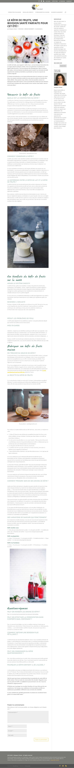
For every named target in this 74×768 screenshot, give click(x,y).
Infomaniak (27, 766)
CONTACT (69, 1)
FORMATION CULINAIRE (14, 12)
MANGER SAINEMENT (57, 12)
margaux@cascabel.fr (54, 760)
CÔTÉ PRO (55, 1)
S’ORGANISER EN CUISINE (42, 12)
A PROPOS (62, 1)
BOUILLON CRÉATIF (28, 12)
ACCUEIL (48, 1)
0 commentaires (38, 29)
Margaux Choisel (13, 29)
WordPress (15, 766)
